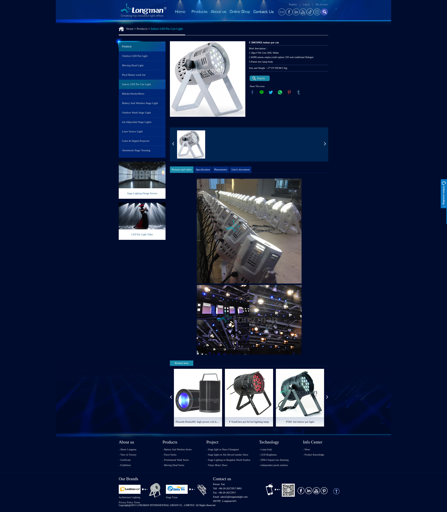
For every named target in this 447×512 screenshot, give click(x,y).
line (261, 92)
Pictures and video (182, 169)
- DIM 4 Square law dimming (274, 460)
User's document (241, 169)
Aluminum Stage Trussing (136, 150)
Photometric (220, 169)
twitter (270, 92)
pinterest (289, 92)
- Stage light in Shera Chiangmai (222, 449)
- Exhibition (125, 465)
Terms (137, 502)
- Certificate (125, 460)
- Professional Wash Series (176, 460)
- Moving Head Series (173, 465)
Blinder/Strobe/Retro (133, 93)
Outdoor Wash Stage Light (136, 112)
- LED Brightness (268, 454)
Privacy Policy (126, 502)
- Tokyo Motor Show (216, 465)
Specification (203, 169)
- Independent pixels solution (273, 465)
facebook (252, 92)
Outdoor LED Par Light (135, 56)
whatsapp (280, 92)
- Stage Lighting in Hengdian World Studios (228, 460)
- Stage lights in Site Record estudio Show (227, 454)
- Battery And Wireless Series (177, 449)
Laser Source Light (132, 131)
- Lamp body (265, 449)
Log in (306, 4)
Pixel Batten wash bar (134, 74)
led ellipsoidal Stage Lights (136, 122)
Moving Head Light (133, 65)
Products (142, 28)
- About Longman (127, 449)
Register (293, 4)
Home (130, 28)
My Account (322, 4)
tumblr (298, 92)
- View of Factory (127, 454)
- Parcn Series (169, 454)
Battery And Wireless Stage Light (140, 103)
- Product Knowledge (313, 454)
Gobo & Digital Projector (135, 140)
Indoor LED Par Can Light (167, 28)
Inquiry (261, 78)
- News (306, 449)
